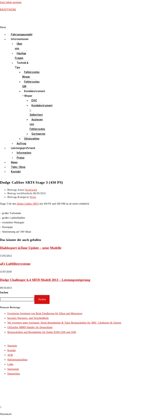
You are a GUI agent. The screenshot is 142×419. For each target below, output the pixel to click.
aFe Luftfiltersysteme (15, 264)
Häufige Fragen (20, 55)
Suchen (4, 292)
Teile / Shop (18, 166)
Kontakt (16, 171)
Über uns (18, 46)
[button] (56, 27)
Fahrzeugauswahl (21, 34)
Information (24, 152)
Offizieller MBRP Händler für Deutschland (29, 327)
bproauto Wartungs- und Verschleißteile (28, 318)
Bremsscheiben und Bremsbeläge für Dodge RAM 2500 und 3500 (41, 332)
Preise (20, 157)
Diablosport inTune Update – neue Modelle (30, 248)
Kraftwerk (31, 189)
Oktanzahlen (31, 138)
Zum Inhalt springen (10, 2)
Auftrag (21, 143)
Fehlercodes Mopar (31, 74)
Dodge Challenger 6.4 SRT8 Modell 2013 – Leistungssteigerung (45, 280)
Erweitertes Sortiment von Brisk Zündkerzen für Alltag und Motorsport (44, 313)
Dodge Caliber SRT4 (28, 203)
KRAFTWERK (8, 9)
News (14, 162)
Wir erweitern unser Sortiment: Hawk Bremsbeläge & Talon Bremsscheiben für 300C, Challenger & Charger (64, 322)
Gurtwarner (38, 133)
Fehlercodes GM (31, 84)
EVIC (34, 100)
